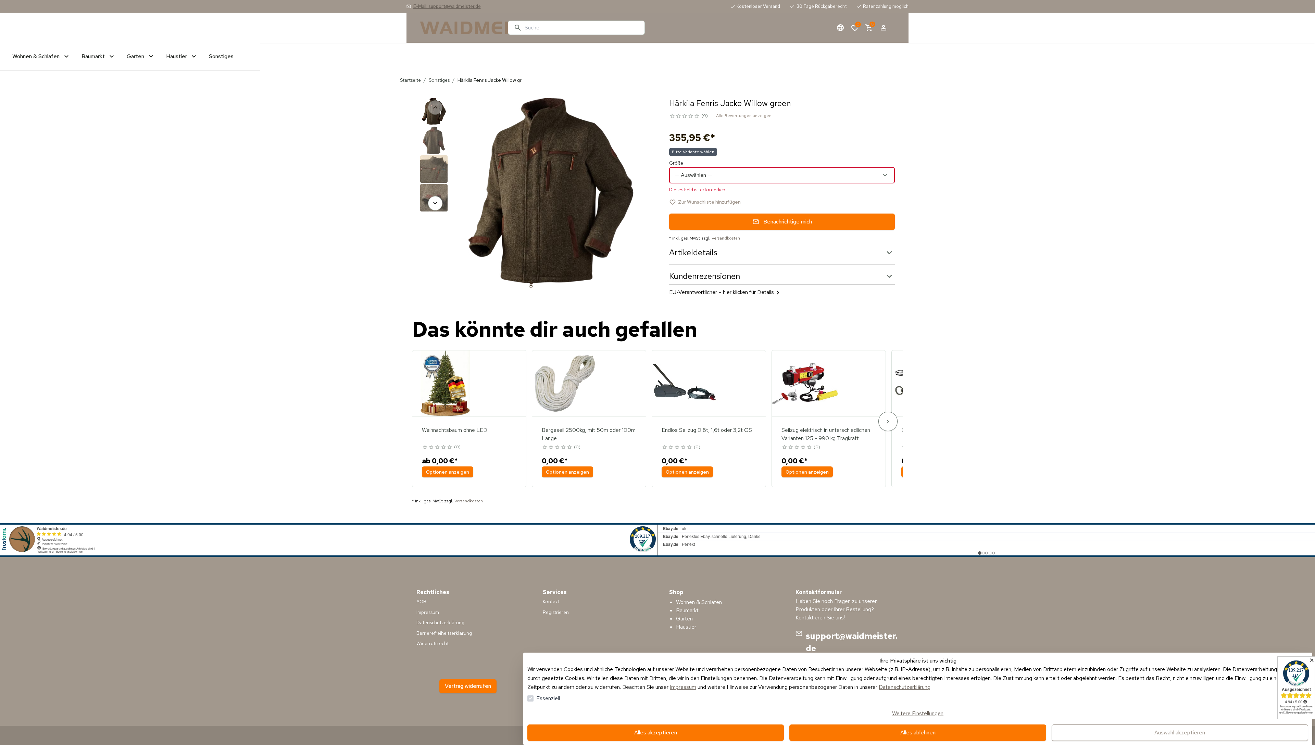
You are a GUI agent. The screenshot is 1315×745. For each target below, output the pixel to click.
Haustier (686, 626)
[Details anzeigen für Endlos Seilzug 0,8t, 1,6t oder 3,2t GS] (685, 383)
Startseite (410, 80)
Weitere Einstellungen (917, 713)
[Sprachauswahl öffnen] (840, 28)
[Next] (435, 203)
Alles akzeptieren (655, 732)
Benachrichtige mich (787, 221)
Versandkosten (726, 238)
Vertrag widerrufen (468, 686)
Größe (676, 163)
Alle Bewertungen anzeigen (744, 115)
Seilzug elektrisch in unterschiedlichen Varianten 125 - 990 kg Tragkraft (825, 434)
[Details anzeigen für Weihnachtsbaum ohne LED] (445, 383)
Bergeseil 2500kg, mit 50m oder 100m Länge (589, 434)
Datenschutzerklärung (904, 687)
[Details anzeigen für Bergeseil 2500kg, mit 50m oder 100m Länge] (565, 383)
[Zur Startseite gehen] (461, 27)
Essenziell (548, 698)
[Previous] (435, 107)
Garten (684, 618)
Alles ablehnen (918, 732)
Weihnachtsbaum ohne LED (454, 430)
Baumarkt (687, 610)
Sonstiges (439, 80)
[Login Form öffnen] (883, 28)
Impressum (683, 687)
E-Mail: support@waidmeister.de (447, 6)
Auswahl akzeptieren (1179, 732)
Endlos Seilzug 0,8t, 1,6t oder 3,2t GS (707, 430)
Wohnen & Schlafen (699, 602)
